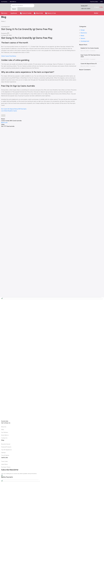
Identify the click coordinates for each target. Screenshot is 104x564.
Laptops (3, 452)
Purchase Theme (5, 467)
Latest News (4, 464)
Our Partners (4, 432)
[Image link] (52, 358)
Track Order (4, 461)
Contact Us (4, 438)
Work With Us (5, 435)
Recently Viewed (5, 444)
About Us (3, 427)
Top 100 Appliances (6, 449)
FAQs (2, 429)
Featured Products (6, 447)
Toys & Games (5, 455)
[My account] (102, 13)
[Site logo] (1, 7)
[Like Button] (3, 115)
